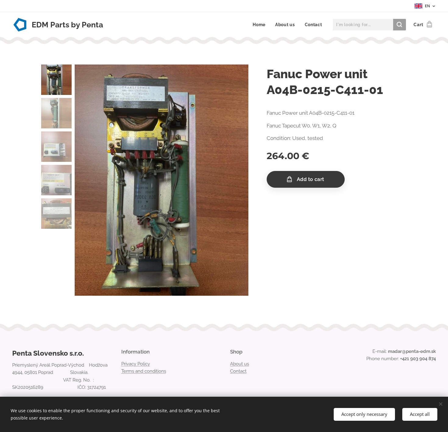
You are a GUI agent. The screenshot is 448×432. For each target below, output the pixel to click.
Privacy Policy (135, 364)
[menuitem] (260, 24)
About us (239, 364)
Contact (238, 371)
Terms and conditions (143, 371)
